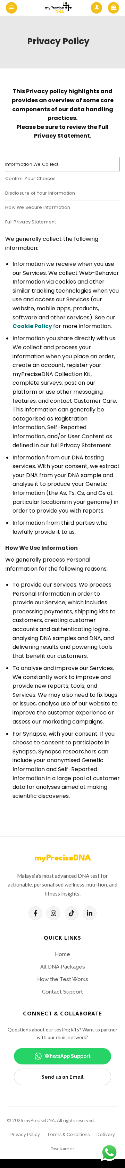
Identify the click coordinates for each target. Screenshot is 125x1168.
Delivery (106, 1134)
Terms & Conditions (68, 1134)
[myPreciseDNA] (58, 8)
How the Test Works (62, 979)
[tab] (62, 164)
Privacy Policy (25, 1134)
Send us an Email (62, 1077)
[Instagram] (53, 913)
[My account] (96, 8)
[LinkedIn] (90, 913)
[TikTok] (71, 913)
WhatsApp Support (67, 1056)
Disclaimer (62, 1148)
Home (62, 954)
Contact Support (62, 992)
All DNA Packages (62, 967)
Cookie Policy (32, 326)
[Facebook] (35, 913)
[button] (11, 8)
